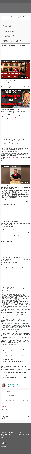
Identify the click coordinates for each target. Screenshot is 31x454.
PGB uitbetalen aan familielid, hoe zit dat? (10, 395)
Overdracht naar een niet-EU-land (9, 27)
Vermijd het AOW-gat (7, 36)
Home (10, 434)
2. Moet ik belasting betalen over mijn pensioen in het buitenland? (13, 40)
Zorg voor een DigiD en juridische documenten (10, 34)
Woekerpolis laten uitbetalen (10, 400)
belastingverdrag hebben (14, 117)
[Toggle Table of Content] (28, 22)
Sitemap (10, 440)
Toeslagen (3, 417)
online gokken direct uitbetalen (25, 400)
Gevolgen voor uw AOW (7, 32)
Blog (10, 437)
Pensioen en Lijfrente (5, 416)
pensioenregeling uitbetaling (12, 157)
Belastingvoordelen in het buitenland (9, 31)
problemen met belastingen (8, 265)
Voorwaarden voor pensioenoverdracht (9, 25)
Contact (18, 1)
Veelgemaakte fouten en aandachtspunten (9, 35)
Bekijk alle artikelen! (11, 386)
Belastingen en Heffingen (5, 411)
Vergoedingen (4, 418)
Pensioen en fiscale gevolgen (7, 30)
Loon (2, 415)
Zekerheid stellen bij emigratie (8, 29)
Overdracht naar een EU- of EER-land (9, 26)
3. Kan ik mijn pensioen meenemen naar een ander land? (12, 41)
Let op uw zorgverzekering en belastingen (10, 37)
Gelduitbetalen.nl (21, 432)
